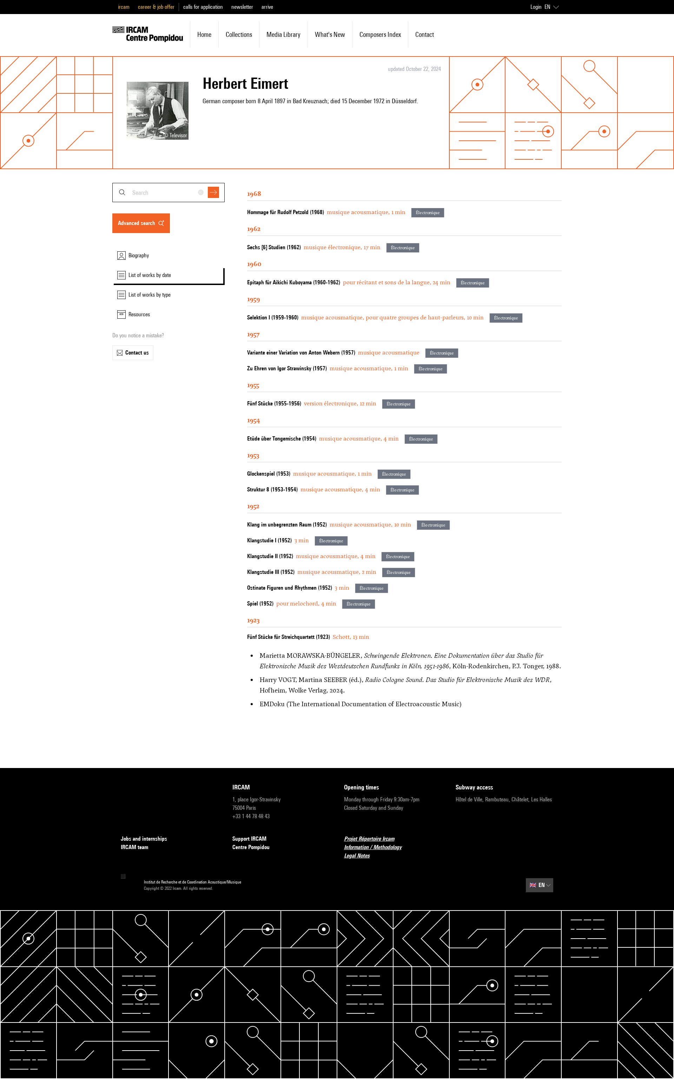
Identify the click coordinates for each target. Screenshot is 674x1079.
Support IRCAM (249, 838)
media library (283, 34)
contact (424, 34)
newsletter (242, 7)
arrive (267, 7)
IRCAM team (134, 847)
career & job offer (156, 7)
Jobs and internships (144, 838)
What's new (330, 34)
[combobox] (168, 192)
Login (536, 7)
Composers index (380, 34)
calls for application (203, 7)
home (204, 34)
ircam (124, 7)
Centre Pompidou (251, 847)
